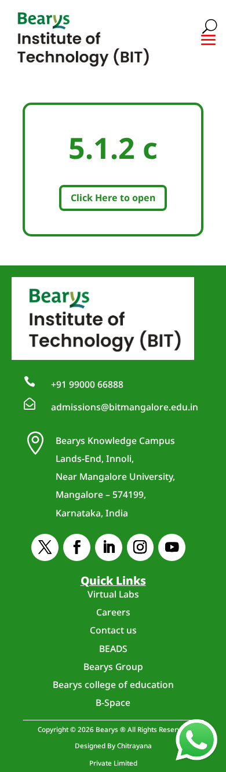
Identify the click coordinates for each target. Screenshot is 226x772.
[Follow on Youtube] (171, 547)
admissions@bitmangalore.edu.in (124, 406)
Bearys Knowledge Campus (115, 476)
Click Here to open (113, 197)
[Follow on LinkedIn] (108, 547)
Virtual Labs (113, 594)
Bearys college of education (113, 684)
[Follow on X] (45, 547)
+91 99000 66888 (87, 384)
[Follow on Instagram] (140, 547)
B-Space (113, 702)
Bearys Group (113, 666)
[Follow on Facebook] (76, 547)
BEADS (113, 648)
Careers (113, 612)
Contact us (113, 630)
